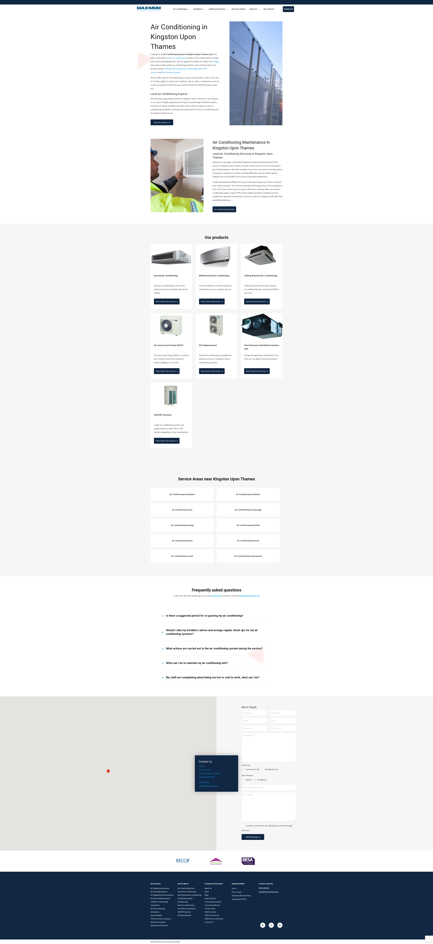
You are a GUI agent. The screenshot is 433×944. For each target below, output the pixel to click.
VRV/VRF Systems (184, 912)
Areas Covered (210, 898)
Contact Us (288, 9)
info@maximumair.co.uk (249, 595)
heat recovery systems (171, 72)
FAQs (206, 895)
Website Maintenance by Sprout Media (165, 942)
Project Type (246, 765)
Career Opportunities (213, 902)
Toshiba (215, 61)
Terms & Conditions (212, 905)
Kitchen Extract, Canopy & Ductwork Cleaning (161, 920)
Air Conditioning (180, 9)
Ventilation (197, 9)
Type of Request (247, 775)
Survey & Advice (239, 9)
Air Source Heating (158, 908)
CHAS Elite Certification (214, 919)
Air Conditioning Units (186, 888)
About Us (253, 9)
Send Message (252, 837)
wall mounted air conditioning (184, 68)
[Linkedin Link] (279, 925)
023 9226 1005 (216, 595)
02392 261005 (204, 782)
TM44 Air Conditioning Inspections (159, 903)
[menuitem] (181, 9)
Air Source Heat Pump (186, 905)
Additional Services (217, 9)
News (207, 891)
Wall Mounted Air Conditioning (189, 895)
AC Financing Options (159, 891)
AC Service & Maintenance (160, 898)
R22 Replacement (184, 915)
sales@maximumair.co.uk (208, 786)
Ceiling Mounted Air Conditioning (185, 900)
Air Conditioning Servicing (224, 209)
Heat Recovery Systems (187, 908)
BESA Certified (210, 912)
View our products (161, 122)
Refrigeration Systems (159, 925)
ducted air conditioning (176, 58)
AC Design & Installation (160, 888)
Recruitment (269, 9)
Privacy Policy (210, 908)
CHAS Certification (212, 915)
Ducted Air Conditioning (187, 891)
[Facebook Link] (262, 925)
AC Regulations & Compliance (162, 895)
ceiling (167, 68)
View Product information (166, 301)
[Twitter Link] (271, 925)
